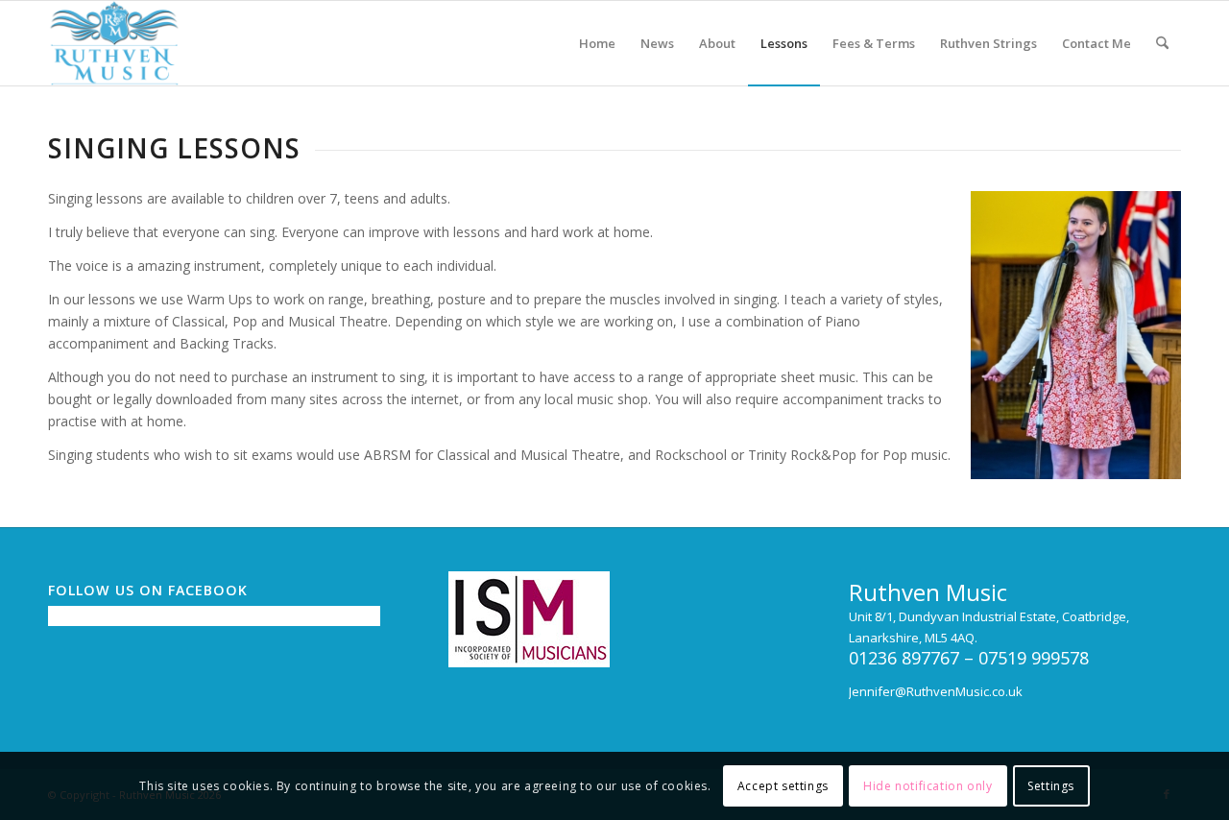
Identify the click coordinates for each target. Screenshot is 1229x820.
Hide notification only (927, 786)
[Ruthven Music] (114, 43)
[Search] (1162, 43)
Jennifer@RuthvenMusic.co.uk (936, 691)
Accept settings (783, 786)
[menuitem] (597, 43)
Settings (1050, 786)
